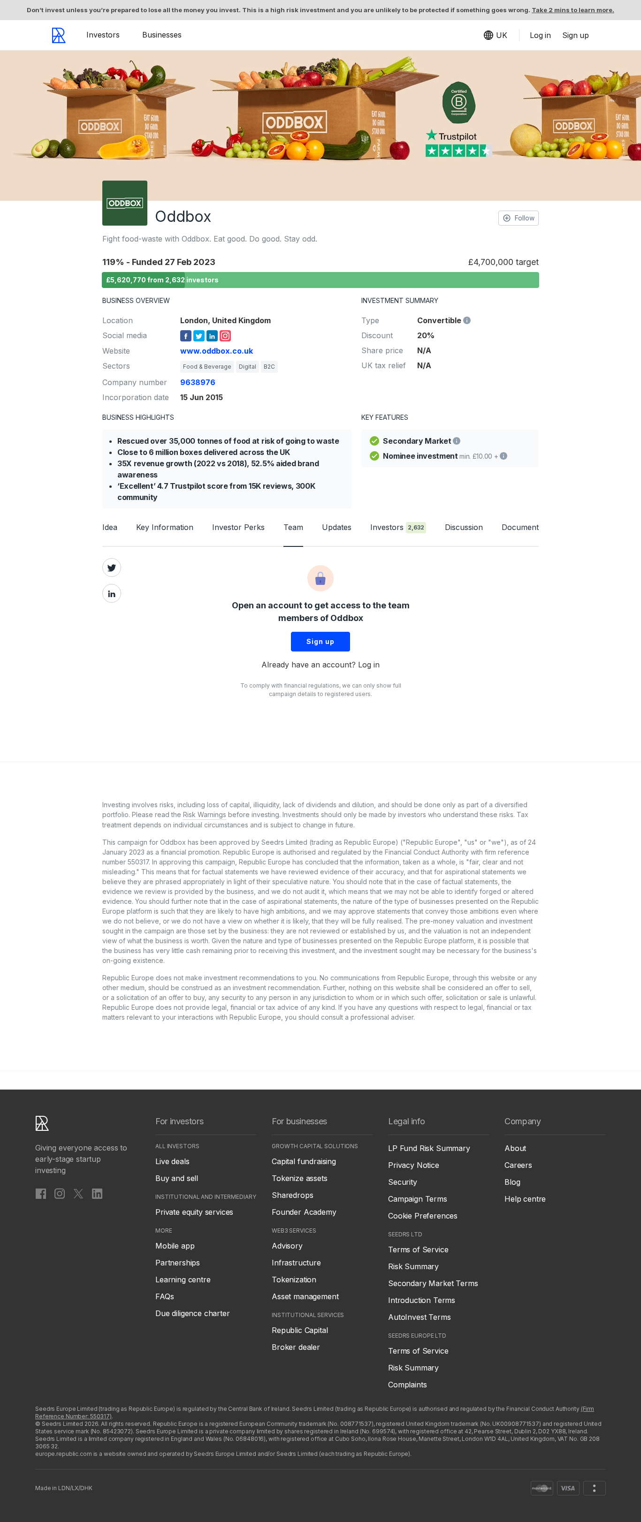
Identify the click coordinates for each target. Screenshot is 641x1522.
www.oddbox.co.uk (216, 351)
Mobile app (174, 1245)
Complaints (407, 1384)
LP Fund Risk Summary (429, 1148)
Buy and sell (176, 1178)
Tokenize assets (300, 1178)
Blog (512, 1182)
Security (402, 1182)
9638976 (197, 382)
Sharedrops (292, 1195)
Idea (109, 527)
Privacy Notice (413, 1165)
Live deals (172, 1161)
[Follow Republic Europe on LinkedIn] (97, 1193)
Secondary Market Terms (433, 1283)
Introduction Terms (421, 1300)
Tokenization (294, 1279)
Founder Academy (304, 1212)
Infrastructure (296, 1262)
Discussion (464, 527)
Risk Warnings (204, 814)
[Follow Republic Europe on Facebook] (40, 1193)
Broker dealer (296, 1347)
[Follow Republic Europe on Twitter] (78, 1193)
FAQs (164, 1296)
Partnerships (177, 1262)
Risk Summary (413, 1266)
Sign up (320, 641)
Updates (336, 527)
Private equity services (194, 1212)
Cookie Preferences (423, 1215)
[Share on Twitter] (111, 567)
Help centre (525, 1199)
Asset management (305, 1296)
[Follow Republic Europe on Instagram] (59, 1193)
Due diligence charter (192, 1313)
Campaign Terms (417, 1199)
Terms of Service (418, 1249)
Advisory (287, 1245)
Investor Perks (238, 527)
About (515, 1148)
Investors (103, 34)
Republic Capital (300, 1330)
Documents (522, 527)
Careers (518, 1165)
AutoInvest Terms (419, 1317)
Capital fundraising (304, 1161)
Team (293, 527)
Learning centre (183, 1279)
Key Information (164, 527)
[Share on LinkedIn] (111, 593)
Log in (369, 664)
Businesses (162, 34)
